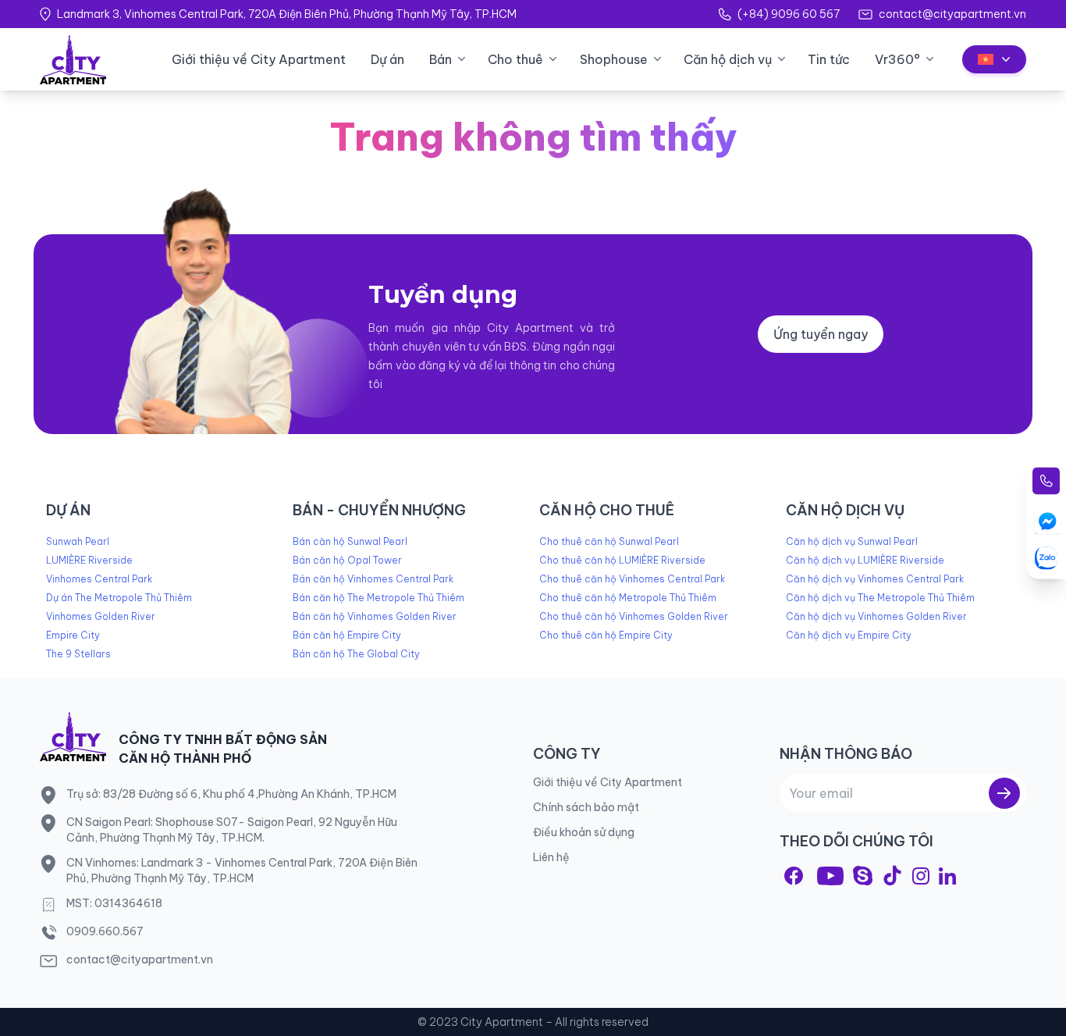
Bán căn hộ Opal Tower (347, 560)
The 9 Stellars (78, 654)
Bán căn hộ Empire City (347, 635)
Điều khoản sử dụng (583, 832)
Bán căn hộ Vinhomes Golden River (375, 616)
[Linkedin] (947, 876)
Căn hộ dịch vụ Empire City (848, 635)
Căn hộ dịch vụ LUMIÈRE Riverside (865, 560)
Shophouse (614, 59)
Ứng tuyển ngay (820, 334)
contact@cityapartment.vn (952, 14)
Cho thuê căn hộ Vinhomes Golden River (633, 616)
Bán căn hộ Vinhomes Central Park (373, 579)
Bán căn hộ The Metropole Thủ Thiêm (378, 597)
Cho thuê (515, 59)
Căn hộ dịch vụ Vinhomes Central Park (875, 579)
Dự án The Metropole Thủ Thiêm (119, 597)
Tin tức (829, 59)
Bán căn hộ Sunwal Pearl (350, 541)
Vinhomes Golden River (100, 616)
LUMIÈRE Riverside (89, 560)
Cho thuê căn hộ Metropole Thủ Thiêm (627, 597)
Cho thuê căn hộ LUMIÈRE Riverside (622, 560)
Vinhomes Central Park (99, 579)
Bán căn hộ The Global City (356, 654)
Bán (440, 59)
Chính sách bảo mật (586, 807)
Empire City (73, 635)
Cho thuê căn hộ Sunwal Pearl (609, 541)
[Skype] (862, 875)
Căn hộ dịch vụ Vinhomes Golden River (876, 616)
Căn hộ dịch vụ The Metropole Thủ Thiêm (880, 597)
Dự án (387, 59)
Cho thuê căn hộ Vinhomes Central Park (632, 579)
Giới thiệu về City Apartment (259, 59)
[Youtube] (830, 876)
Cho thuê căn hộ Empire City (606, 635)
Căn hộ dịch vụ (728, 59)
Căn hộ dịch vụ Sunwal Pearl (852, 541)
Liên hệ (551, 857)
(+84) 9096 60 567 (788, 14)
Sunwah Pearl (77, 541)
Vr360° (897, 59)
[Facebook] (794, 875)
